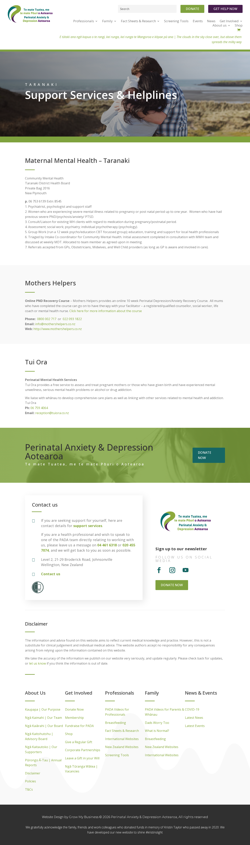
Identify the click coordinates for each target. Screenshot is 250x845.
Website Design (53, 817)
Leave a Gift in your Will (82, 758)
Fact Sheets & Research (122, 731)
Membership (74, 717)
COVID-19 (192, 709)
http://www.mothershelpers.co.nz (57, 329)
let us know (37, 663)
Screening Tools (117, 755)
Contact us (50, 574)
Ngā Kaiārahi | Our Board (44, 726)
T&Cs (29, 789)
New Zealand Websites (121, 747)
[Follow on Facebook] (159, 570)
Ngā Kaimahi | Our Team (43, 717)
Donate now (204, 455)
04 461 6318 (107, 545)
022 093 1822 (72, 319)
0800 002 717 (46, 319)
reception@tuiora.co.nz (52, 413)
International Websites (122, 739)
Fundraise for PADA (79, 726)
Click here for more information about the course (105, 311)
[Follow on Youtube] (185, 570)
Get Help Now (225, 9)
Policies (30, 781)
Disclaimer (32, 773)
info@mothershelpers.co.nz (55, 324)
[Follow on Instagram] (172, 570)
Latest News (194, 717)
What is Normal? (157, 731)
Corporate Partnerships (82, 750)
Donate (192, 9)
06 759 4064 (39, 408)
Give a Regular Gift (78, 742)
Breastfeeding (115, 723)
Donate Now (74, 709)
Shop (69, 734)
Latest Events (195, 726)
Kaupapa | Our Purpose (42, 709)
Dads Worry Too (157, 723)
